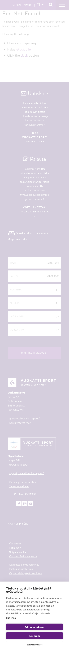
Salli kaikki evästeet (34, 627)
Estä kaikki (34, 635)
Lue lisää (11, 617)
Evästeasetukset (34, 644)
